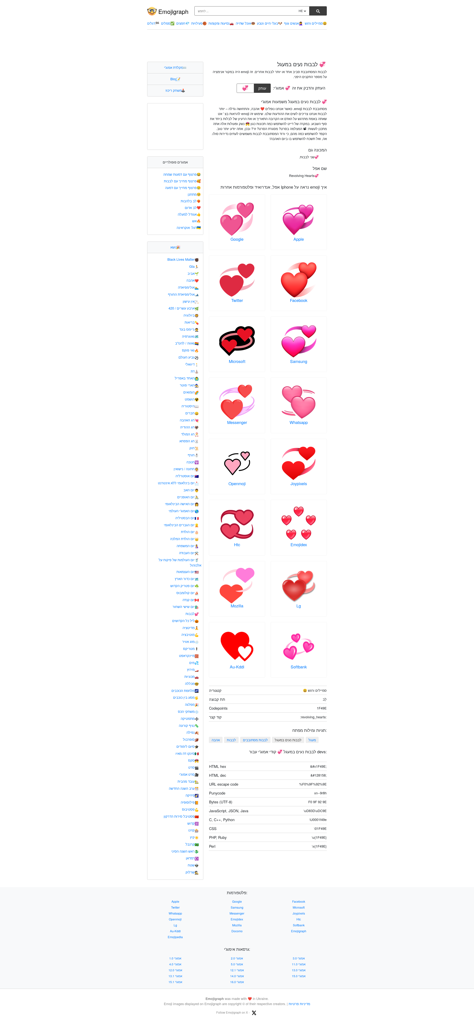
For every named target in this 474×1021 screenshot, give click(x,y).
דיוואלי (192, 364)
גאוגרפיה (190, 336)
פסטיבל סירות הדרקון (181, 816)
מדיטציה (191, 627)
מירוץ (193, 669)
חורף (193, 454)
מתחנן (194, 194)
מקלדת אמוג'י (175, 67)
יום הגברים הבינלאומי (181, 524)
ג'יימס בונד (189, 329)
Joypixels (299, 483)
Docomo (237, 931)
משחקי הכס (188, 711)
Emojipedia (175, 937)
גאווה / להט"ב (187, 343)
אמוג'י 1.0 (175, 958)
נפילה (192, 732)
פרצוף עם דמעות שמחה (182, 174)
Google (237, 239)
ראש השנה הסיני (185, 851)
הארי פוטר (189, 385)
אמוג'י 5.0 (237, 964)
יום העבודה (189, 552)
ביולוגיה (191, 315)
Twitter (237, 300)
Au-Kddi (237, 667)
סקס (193, 760)
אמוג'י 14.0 (237, 976)
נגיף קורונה (189, 725)
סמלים (167, 23)
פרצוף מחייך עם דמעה (183, 187)
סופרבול (191, 739)
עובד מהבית (188, 781)
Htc (237, 544)
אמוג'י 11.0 (299, 964)
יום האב (191, 489)
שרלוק (192, 872)
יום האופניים (188, 496)
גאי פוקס (190, 350)
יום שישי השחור (186, 606)
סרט (193, 767)
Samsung (298, 361)
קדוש (193, 823)
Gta (194, 266)
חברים (192, 412)
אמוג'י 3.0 (299, 958)
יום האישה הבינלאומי (182, 503)
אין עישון (191, 301)
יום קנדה (191, 599)
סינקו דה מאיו (187, 753)
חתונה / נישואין (186, 468)
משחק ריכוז (175, 90)
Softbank (299, 667)
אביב (193, 273)
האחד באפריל (187, 378)
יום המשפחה (188, 545)
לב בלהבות (191, 200)
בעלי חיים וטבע (269, 23)
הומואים (191, 392)
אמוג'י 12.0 (175, 970)
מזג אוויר (190, 641)
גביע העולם (188, 357)
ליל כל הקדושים (185, 620)
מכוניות (191, 676)
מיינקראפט (189, 655)
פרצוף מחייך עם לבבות (182, 180)
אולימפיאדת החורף (183, 294)
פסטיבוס (190, 809)
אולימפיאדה (188, 287)
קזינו (193, 830)
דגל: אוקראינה (189, 227)
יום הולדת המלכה (184, 538)
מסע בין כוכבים (186, 697)
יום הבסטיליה (187, 517)
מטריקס (191, 648)
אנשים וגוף (293, 23)
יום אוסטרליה (187, 475)
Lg (298, 605)
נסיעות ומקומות (221, 23)
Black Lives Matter (183, 259)
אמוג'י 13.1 (175, 976)
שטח (193, 865)
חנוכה (192, 461)
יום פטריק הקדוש (184, 585)
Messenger (237, 422)
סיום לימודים (187, 746)
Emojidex (299, 544)
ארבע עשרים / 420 (183, 308)
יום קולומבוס (187, 592)
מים (194, 662)
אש (196, 220)
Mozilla (237, 605)
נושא (175, 247)
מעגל (312, 739)
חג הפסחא (189, 440)
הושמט (192, 399)
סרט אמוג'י (189, 774)
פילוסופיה (190, 802)
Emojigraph (173, 11)
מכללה (192, 683)
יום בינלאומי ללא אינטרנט (178, 482)
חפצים (182, 23)
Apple (298, 239)
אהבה (216, 739)
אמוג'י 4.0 (175, 964)
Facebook (298, 300)
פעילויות (198, 23)
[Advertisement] (237, 45)
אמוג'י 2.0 (237, 958)
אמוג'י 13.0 (299, 970)
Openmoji (237, 483)
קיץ (194, 837)
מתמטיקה (190, 718)
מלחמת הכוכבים (185, 690)
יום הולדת (190, 531)
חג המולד (190, 434)
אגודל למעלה (189, 214)
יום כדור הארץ (187, 578)
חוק (194, 447)
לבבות (231, 739)
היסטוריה (190, 405)
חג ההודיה (189, 427)
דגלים (153, 23)
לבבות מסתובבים (255, 739)
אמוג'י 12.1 (237, 970)
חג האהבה (189, 419)
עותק (263, 87)
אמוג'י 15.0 (299, 976)
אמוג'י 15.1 (175, 982)
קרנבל (192, 844)
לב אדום (193, 207)
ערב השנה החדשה (184, 788)
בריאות (192, 322)
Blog (175, 78)
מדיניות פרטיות (299, 1003)
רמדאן (192, 858)
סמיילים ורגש (316, 23)
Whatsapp (299, 422)
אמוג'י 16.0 (237, 982)
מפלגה (192, 704)
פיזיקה (192, 795)
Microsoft (237, 361)
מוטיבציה (190, 634)
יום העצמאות (187, 571)
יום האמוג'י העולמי (184, 510)
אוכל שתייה (245, 23)
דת (195, 371)
